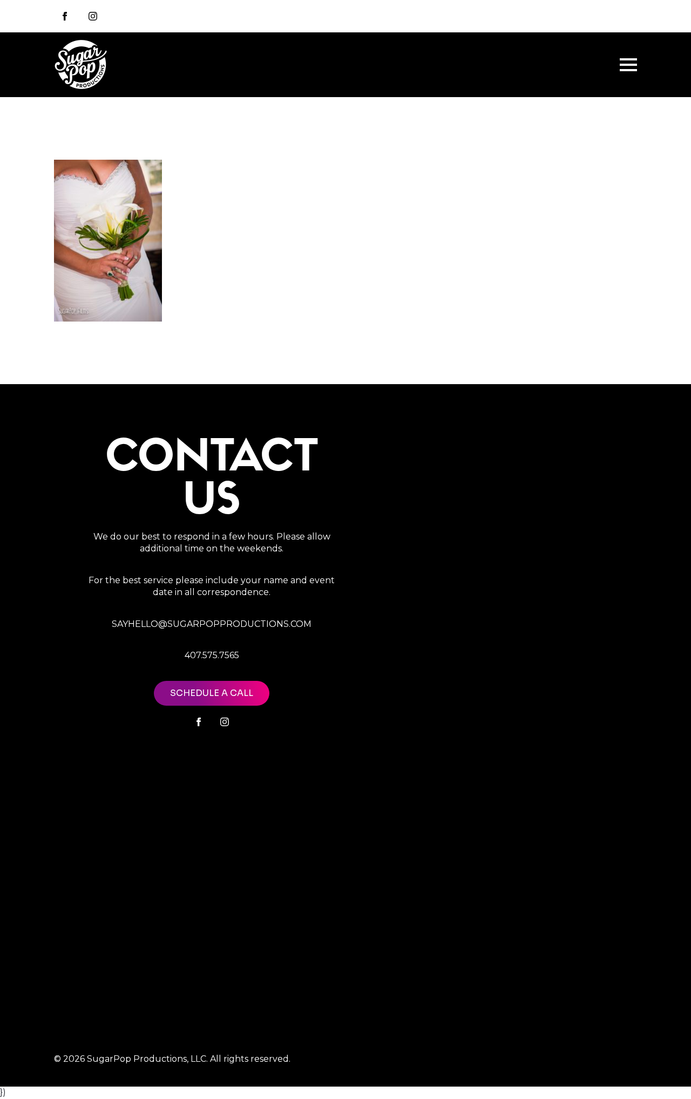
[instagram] (93, 16)
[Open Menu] (628, 64)
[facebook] (198, 722)
